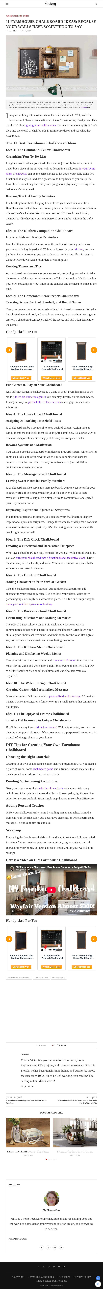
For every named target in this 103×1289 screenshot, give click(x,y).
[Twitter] (48, 1247)
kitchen (79, 249)
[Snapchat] (64, 1267)
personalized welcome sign (65, 696)
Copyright (18, 1276)
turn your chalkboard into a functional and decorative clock (50, 557)
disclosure (84, 107)
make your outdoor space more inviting (29, 604)
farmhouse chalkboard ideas (19, 978)
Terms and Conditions (41, 1276)
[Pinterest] (61, 1247)
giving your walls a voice (41, 125)
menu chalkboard (65, 660)
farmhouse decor (41, 978)
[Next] (94, 350)
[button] (9, 1139)
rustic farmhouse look (50, 788)
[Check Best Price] (21, 377)
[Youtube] (59, 1267)
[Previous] (9, 350)
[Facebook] (42, 1247)
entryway (21, 173)
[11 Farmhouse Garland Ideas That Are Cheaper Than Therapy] (28, 1132)
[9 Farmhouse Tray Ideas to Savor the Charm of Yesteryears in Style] (75, 1132)
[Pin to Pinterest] (62, 1045)
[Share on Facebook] (57, 1045)
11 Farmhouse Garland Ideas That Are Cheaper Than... (28, 1152)
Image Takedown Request (51, 1280)
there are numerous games (30, 396)
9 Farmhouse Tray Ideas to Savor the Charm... (75, 1152)
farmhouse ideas (58, 978)
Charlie (15, 31)
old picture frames (45, 727)
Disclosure (64, 1276)
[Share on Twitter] (59, 1045)
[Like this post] (54, 1045)
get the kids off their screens (44, 402)
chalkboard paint (43, 769)
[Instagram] (55, 1247)
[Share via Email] (65, 1045)
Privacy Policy (82, 1276)
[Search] (96, 3)
